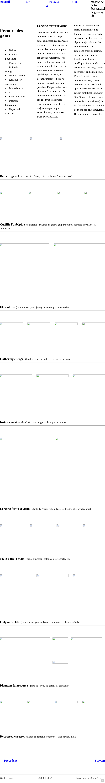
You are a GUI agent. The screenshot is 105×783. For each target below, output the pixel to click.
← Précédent (8, 760)
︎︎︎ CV (26, 1)
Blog (75, 1)
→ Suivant (98, 760)
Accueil (5, 1)
